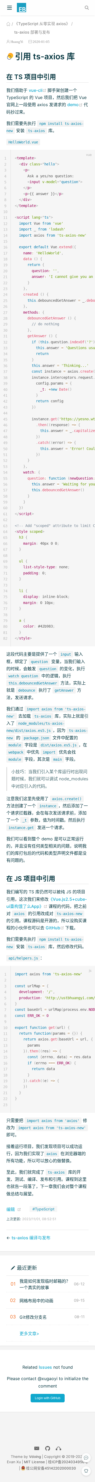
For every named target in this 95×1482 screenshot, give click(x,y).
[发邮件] (36, 1448)
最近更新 (27, 1267)
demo (75, 104)
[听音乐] (58, 1448)
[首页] (8, 24)
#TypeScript (43, 1209)
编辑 (10, 1209)
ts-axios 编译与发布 (31, 1237)
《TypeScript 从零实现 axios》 (42, 23)
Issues (45, 1367)
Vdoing (35, 1456)
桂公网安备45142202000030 (51, 1468)
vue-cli (38, 90)
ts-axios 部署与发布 (32, 32)
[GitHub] (47, 1448)
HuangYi (17, 41)
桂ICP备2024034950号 (68, 1462)
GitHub (55, 927)
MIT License (34, 1462)
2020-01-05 (41, 41)
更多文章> (29, 1333)
